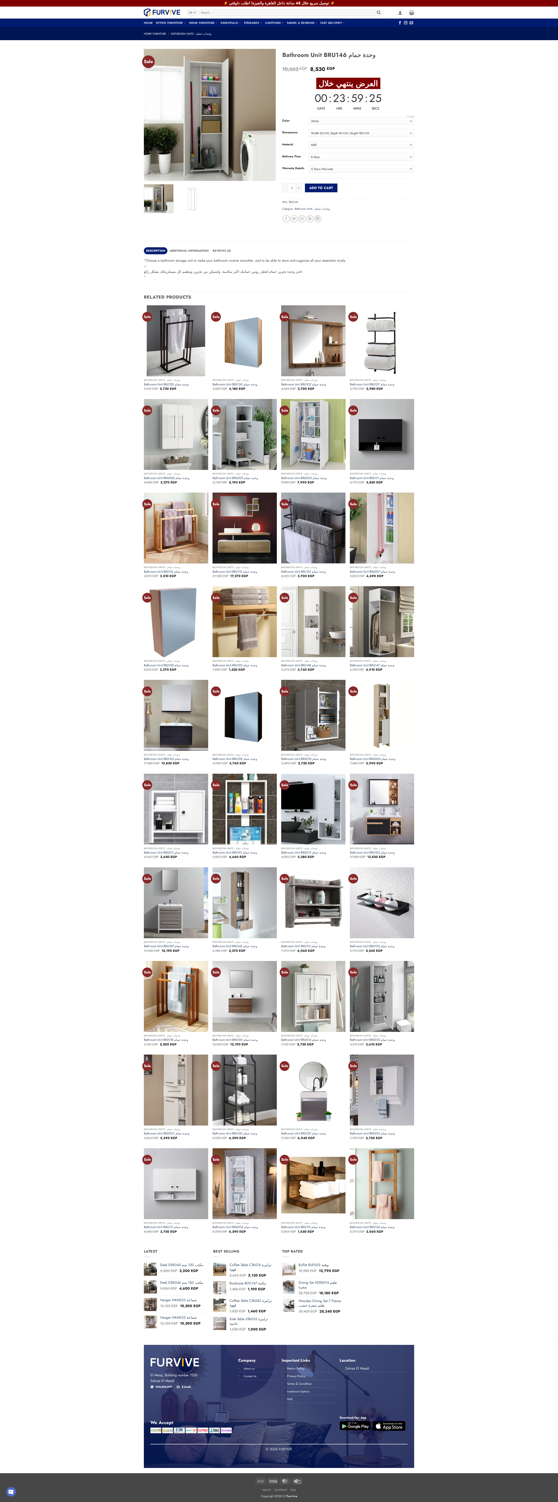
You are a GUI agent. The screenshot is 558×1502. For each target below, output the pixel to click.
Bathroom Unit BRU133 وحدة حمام (372, 946)
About (266, 1490)
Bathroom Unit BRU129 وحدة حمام (303, 1133)
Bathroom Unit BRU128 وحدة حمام (235, 759)
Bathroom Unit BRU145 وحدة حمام (235, 946)
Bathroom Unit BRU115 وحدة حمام (303, 1227)
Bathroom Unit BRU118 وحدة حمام (166, 1040)
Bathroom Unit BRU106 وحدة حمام (166, 759)
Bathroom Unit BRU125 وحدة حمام (166, 665)
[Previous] (152, 115)
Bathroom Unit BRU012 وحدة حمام (372, 1040)
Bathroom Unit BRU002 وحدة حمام (235, 1227)
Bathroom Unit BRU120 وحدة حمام (166, 384)
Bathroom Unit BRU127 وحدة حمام (372, 384)
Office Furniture (169, 23)
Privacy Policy (296, 1376)
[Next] (268, 115)
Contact (280, 1490)
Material (287, 144)
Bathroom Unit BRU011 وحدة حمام (166, 853)
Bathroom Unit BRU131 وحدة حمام (166, 1227)
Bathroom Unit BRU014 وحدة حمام (303, 1040)
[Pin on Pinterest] (309, 218)
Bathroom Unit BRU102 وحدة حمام (303, 384)
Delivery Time (291, 156)
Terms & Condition (299, 1384)
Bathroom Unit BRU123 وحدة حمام (303, 572)
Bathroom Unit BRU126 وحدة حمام (235, 1133)
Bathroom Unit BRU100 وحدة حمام (235, 1040)
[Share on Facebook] (286, 218)
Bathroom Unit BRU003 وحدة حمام (304, 478)
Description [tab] (155, 251)
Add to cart (321, 187)
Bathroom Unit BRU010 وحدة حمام (303, 759)
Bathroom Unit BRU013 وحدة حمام (303, 853)
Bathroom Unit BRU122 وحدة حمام (235, 665)
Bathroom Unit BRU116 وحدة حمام (166, 572)
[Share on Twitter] (294, 218)
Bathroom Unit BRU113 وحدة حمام (303, 946)
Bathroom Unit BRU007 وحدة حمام (166, 1133)
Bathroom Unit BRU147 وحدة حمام (372, 665)
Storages (251, 23)
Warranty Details (293, 168)
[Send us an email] (411, 23)
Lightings (273, 23)
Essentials (229, 23)
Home (148, 23)
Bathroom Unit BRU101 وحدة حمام (235, 853)
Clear (410, 116)
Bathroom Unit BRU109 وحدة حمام (166, 946)
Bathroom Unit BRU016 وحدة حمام (372, 1133)
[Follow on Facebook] (400, 23)
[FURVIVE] (162, 12)
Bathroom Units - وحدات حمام (191, 34)
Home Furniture (202, 23)
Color (286, 120)
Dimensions (290, 132)
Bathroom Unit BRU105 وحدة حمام (372, 853)
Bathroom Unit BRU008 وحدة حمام (166, 478)
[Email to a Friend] (302, 218)
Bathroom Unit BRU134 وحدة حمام (372, 1227)
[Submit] (378, 12)
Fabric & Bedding (300, 23)
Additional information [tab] (189, 251)
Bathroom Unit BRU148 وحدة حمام (303, 665)
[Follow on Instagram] (405, 23)
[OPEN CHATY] (11, 1492)
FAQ (293, 1490)
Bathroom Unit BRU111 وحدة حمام (372, 478)
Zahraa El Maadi (357, 1368)
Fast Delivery (331, 23)
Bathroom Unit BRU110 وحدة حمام (235, 572)
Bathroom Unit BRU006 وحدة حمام (372, 759)
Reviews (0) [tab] (222, 251)
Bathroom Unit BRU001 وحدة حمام (372, 572)
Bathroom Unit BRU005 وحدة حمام (235, 478)
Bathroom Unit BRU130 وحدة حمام (235, 384)
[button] (400, 12)
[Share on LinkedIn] (317, 218)
